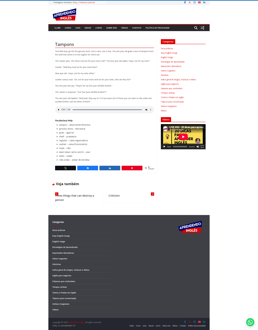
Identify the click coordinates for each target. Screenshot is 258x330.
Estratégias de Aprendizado (173, 61)
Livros (98, 28)
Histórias (165, 75)
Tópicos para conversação (172, 101)
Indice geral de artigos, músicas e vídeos (178, 79)
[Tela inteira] (202, 146)
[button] (250, 322)
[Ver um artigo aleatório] (202, 28)
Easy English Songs (169, 53)
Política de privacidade (157, 28)
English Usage (167, 57)
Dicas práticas (167, 48)
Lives (77, 28)
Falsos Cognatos (168, 70)
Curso (68, 28)
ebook (88, 28)
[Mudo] (197, 146)
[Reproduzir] (164, 146)
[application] (183, 136)
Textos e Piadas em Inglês (172, 97)
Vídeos (124, 28)
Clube (57, 28)
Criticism (104, 195)
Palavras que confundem (171, 88)
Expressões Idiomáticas (171, 66)
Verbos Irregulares (169, 106)
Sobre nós (111, 28)
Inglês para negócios (170, 84)
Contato (136, 28)
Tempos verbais (168, 93)
